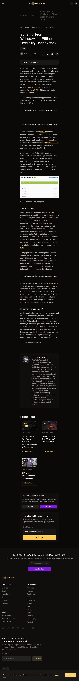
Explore (23, 15)
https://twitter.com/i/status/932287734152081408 (39, 124)
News (33, 15)
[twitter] (52, 54)
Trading (30, 622)
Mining (29, 610)
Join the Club (39, 569)
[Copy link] (57, 54)
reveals (43, 132)
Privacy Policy (7, 615)
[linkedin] (47, 54)
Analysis (30, 591)
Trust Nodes (49, 212)
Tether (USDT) (33, 90)
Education (31, 600)
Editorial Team (30, 54)
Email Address (28, 527)
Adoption (30, 588)
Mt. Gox (38, 85)
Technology (31, 619)
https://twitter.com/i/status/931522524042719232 (39, 276)
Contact (5, 600)
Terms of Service (8, 618)
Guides (29, 603)
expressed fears (51, 143)
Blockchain (31, 594)
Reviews (30, 616)
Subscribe (39, 537)
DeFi (28, 597)
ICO (28, 606)
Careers (5, 603)
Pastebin (54, 283)
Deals (4, 591)
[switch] (5, 669)
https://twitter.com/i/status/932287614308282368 (39, 110)
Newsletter (6, 594)
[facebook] (42, 54)
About (4, 597)
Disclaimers (6, 622)
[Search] (71, 3)
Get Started (48, 506)
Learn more (29, 506)
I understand (70, 675)
